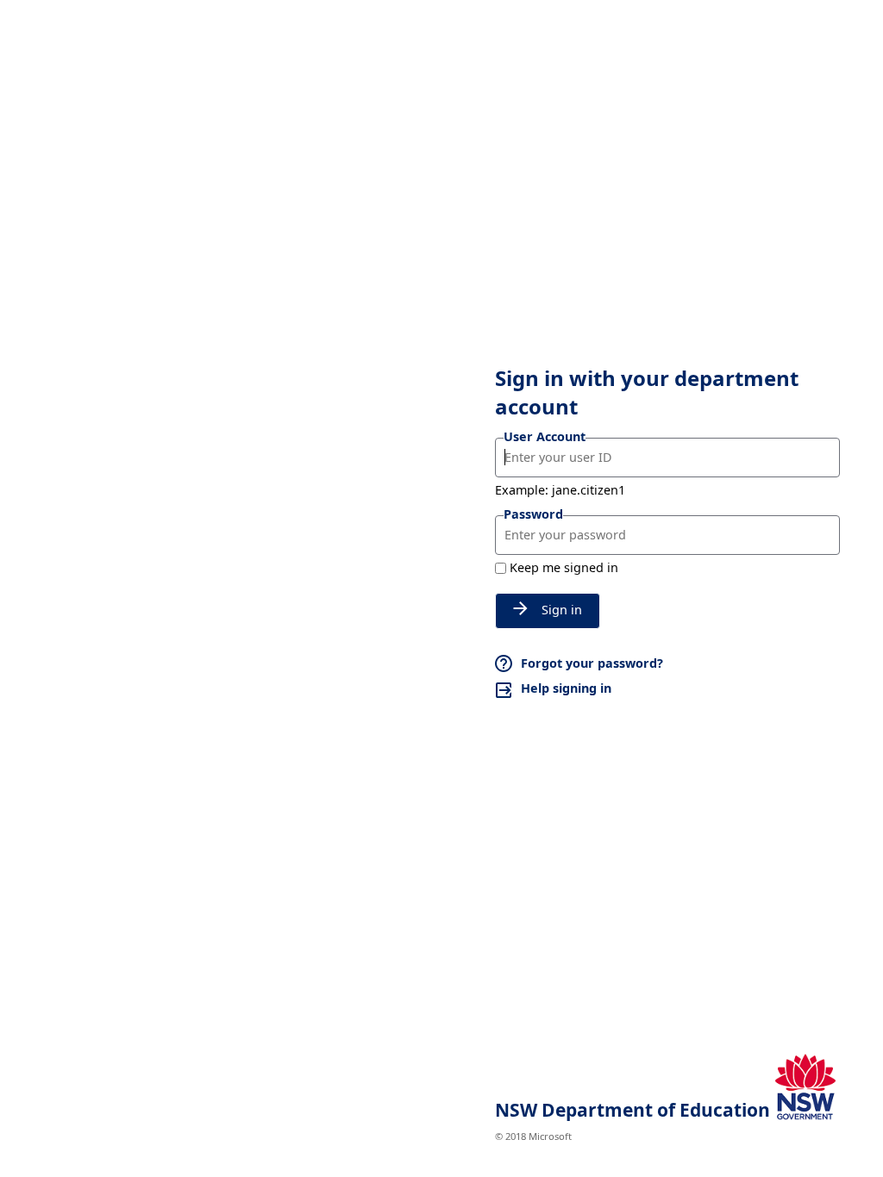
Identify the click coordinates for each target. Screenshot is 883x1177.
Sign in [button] (562, 609)
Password (533, 514)
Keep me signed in (564, 567)
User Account (545, 436)
